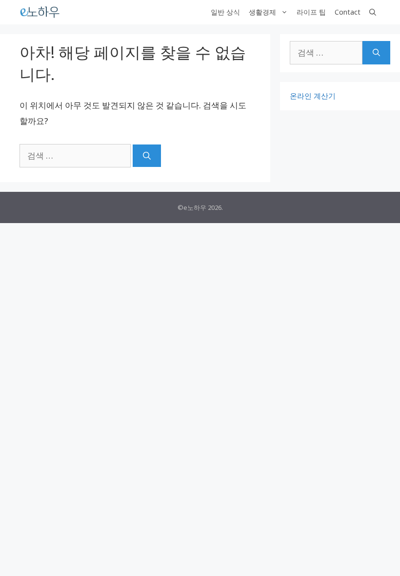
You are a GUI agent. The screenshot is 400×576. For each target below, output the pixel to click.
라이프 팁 (311, 12)
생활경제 (262, 12)
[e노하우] (40, 12)
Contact (347, 12)
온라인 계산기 (313, 96)
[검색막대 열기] (372, 12)
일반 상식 (225, 12)
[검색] (147, 155)
